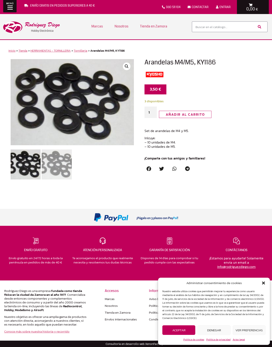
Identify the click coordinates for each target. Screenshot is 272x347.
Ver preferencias (249, 330)
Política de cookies (193, 339)
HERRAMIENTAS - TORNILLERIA (50, 50)
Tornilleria (80, 50)
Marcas (97, 26)
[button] (263, 283)
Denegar (214, 330)
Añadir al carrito (185, 114)
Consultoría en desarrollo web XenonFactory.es (136, 344)
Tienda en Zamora (153, 26)
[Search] (259, 27)
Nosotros (121, 26)
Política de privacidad (218, 339)
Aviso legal (239, 339)
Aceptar (179, 330)
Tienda (22, 50)
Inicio (12, 50)
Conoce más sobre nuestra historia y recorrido (36, 331)
